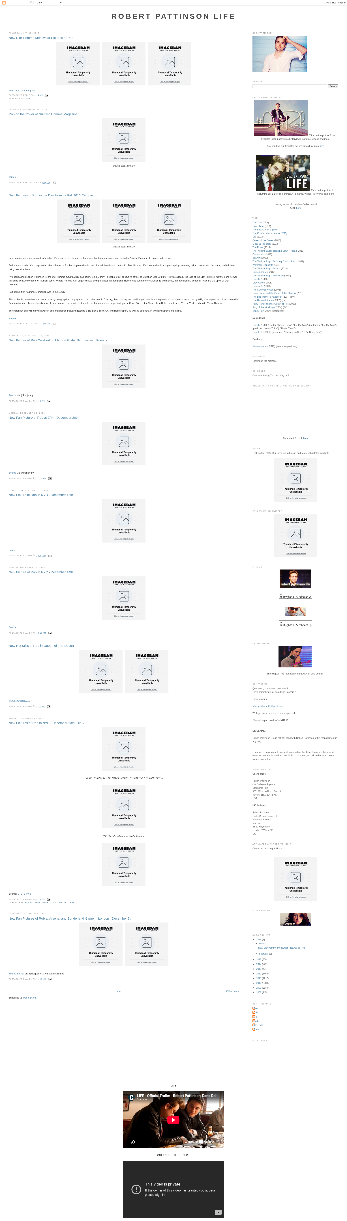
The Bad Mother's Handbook (267, 296)
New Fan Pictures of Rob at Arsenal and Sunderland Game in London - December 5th (70, 918)
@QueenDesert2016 (19, 700)
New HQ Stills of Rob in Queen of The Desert (41, 646)
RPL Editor (259, 1025)
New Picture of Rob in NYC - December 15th (41, 495)
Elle (255, 1017)
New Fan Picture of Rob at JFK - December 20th (44, 417)
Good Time (258, 226)
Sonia (256, 1029)
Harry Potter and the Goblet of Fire (270, 303)
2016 (259, 939)
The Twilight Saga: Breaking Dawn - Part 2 (274, 250)
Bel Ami (256, 258)
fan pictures (32, 902)
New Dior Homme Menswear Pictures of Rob (41, 38)
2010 (259, 983)
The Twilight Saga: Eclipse (266, 268)
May (261, 943)
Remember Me (260, 272)
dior (27, 98)
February (264, 953)
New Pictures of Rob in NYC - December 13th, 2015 (46, 723)
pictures (69, 902)
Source (12, 395)
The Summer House (262, 289)
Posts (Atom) (30, 997)
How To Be (258, 332)
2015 (259, 959)
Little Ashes (258, 282)
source (12, 177)
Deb (255, 1012)
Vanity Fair (258, 311)
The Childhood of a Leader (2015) (269, 233)
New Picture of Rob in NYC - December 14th (41, 572)
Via (29, 893)
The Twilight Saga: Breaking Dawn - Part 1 (274, 261)
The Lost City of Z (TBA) (265, 229)
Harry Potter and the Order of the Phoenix (274, 293)
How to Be (257, 286)
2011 (259, 978)
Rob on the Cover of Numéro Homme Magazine (43, 114)
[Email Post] (46, 95)
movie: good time (52, 902)
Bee (255, 1008)
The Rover (258, 247)
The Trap (257, 222)
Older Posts (232, 991)
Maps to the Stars (261, 243)
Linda (256, 1021)
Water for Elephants (262, 265)
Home (117, 991)
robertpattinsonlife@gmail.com (267, 706)
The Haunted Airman (263, 300)
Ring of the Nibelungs (263, 307)
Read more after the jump (22, 90)
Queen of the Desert (263, 240)
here (322, 146)
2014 (259, 964)
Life (254, 236)
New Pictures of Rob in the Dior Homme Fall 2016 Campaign (52, 195)
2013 (259, 969)
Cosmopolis (258, 254)
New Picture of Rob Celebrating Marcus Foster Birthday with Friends (58, 340)
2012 (259, 973)
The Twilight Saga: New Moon (268, 275)
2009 (259, 987)
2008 (259, 992)
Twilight (256, 279)
